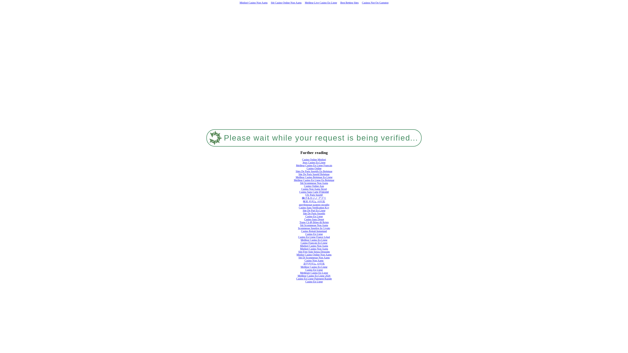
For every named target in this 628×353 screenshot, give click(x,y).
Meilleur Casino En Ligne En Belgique (314, 180)
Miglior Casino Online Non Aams (314, 254)
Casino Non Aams (314, 260)
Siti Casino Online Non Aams (286, 2)
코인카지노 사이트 (314, 263)
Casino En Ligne (314, 216)
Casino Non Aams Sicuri (314, 189)
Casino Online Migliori (314, 159)
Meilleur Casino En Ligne (314, 240)
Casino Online (314, 168)
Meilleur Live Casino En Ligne (321, 2)
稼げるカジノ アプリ (314, 198)
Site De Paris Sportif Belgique (314, 174)
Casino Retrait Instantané (314, 231)
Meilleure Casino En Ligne (314, 272)
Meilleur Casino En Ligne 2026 (314, 275)
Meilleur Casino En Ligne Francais (314, 165)
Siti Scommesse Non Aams (314, 183)
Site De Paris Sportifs (314, 213)
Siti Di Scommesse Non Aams (314, 257)
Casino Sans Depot (314, 219)
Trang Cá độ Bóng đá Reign (314, 222)
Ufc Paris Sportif (314, 194)
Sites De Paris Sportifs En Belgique (314, 171)
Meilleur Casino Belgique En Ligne (314, 177)
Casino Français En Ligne (314, 243)
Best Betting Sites (349, 2)
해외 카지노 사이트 (314, 201)
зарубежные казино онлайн (314, 204)
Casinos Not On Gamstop (375, 2)
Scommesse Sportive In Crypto (314, 228)
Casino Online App (314, 186)
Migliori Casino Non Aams (254, 2)
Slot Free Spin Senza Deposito (314, 251)
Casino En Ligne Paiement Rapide (314, 278)
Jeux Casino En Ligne (314, 162)
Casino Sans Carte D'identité (314, 192)
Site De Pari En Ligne (314, 210)
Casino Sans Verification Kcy (314, 207)
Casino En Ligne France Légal (314, 237)
